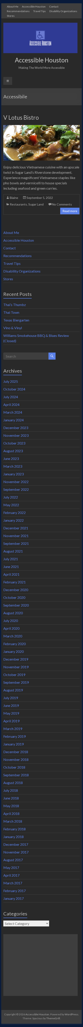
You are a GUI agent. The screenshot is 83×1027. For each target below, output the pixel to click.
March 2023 (12, 466)
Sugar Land (36, 204)
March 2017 (12, 883)
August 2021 (13, 551)
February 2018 (14, 829)
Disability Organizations (63, 11)
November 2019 (16, 667)
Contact (53, 6)
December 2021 (15, 528)
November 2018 (16, 759)
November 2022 (16, 482)
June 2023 (11, 458)
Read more (69, 211)
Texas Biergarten (16, 320)
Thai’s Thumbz (14, 304)
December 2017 (15, 844)
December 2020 (15, 590)
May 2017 (11, 867)
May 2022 (11, 505)
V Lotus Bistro (21, 117)
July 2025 (10, 381)
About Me (12, 6)
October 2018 (14, 767)
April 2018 (11, 813)
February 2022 (14, 512)
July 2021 (10, 559)
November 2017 (16, 852)
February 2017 (14, 891)
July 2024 (10, 397)
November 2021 (16, 536)
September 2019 (16, 682)
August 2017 (13, 860)
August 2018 (13, 783)
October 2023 (14, 443)
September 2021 (16, 543)
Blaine (14, 198)
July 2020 (10, 620)
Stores (11, 15)
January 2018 (13, 837)
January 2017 (13, 898)
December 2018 (15, 752)
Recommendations (18, 11)
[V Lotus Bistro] (41, 127)
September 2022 (16, 489)
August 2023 (13, 451)
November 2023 (16, 435)
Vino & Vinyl (12, 328)
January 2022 (13, 520)
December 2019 (15, 659)
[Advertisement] (40, 965)
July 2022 (10, 497)
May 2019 (11, 713)
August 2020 (13, 613)
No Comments (62, 204)
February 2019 (14, 736)
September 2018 (16, 775)
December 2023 (15, 428)
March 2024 (12, 412)
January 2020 (13, 651)
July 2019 (10, 698)
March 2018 (12, 821)
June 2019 (11, 705)
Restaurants (18, 204)
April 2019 (11, 721)
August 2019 (13, 690)
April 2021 (11, 574)
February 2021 (14, 582)
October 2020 (14, 597)
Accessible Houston (34, 6)
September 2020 (16, 605)
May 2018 (11, 806)
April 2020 (11, 628)
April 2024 (11, 404)
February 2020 (14, 644)
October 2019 (14, 674)
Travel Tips (39, 11)
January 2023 (13, 474)
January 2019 (13, 744)
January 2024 (13, 420)
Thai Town (11, 312)
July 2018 (10, 790)
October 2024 (14, 389)
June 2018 (11, 798)
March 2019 (12, 728)
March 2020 (12, 636)
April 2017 (11, 875)
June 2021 (11, 566)
